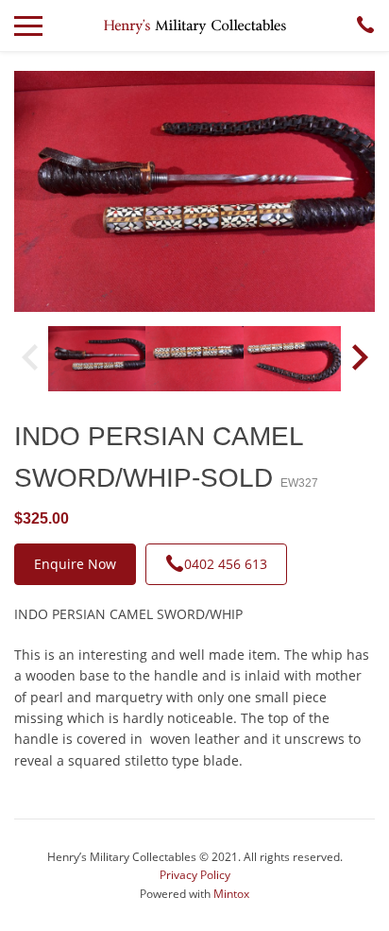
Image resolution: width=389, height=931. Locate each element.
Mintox (231, 894)
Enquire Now (75, 564)
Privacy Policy (195, 875)
